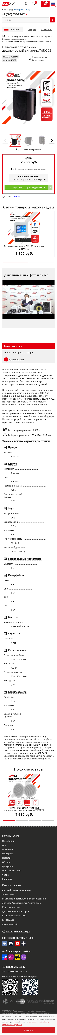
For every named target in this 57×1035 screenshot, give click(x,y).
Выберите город (22, 9)
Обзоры (6, 862)
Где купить (7, 866)
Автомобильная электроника (16, 890)
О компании (8, 841)
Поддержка (7, 853)
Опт (4, 845)
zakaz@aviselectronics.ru (14, 971)
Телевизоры (8, 894)
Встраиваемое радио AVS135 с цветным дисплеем (24, 247)
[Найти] (52, 19)
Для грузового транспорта (15, 911)
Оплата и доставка (11, 870)
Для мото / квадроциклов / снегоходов (21, 903)
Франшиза (7, 849)
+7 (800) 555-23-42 (13, 14)
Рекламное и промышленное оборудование (24, 898)
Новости (6, 857)
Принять (28, 1030)
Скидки (32, 29)
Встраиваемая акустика (14, 915)
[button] (9, 820)
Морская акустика (11, 907)
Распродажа (8, 919)
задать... (18, 196)
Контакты (46, 29)
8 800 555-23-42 (15, 967)
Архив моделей (10, 924)
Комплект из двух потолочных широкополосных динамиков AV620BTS (24, 808)
